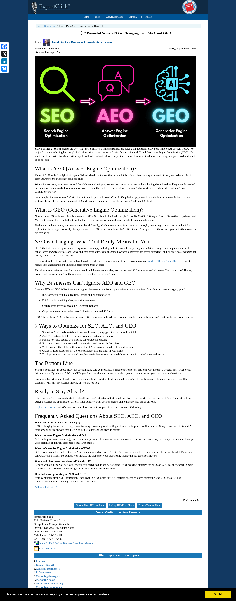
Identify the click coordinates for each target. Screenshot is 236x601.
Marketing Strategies (47, 576)
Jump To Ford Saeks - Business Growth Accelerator (66, 543)
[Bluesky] (4, 68)
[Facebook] (4, 46)
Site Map (148, 16)
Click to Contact (47, 548)
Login (97, 16)
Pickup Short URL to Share (90, 505)
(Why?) (54, 487)
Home (86, 16)
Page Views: (190, 500)
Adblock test (42, 487)
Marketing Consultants (49, 587)
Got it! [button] (218, 594)
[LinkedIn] (4, 61)
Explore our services (45, 407)
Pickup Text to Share (149, 505)
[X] (4, 54)
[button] (111, 594)
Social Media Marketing (49, 583)
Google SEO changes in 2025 (162, 261)
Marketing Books (45, 579)
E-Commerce (43, 572)
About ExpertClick (114, 16)
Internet (40, 561)
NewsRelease (49, 26)
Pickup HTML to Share (121, 505)
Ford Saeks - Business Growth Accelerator (82, 42)
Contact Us (133, 16)
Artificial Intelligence (48, 568)
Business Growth (45, 565)
